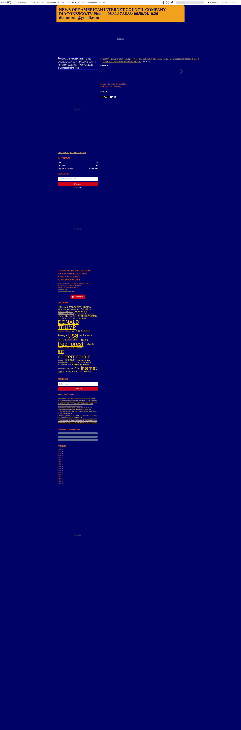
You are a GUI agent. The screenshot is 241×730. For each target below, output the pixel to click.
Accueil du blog (62, 289)
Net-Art (72, 316)
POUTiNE (63, 316)
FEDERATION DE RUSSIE (68, 318)
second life (80, 311)
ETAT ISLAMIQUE (85, 362)
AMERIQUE (88, 371)
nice (78, 331)
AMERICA (73, 362)
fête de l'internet (65, 312)
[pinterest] (171, 2)
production (62, 368)
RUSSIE (89, 344)
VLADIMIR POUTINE (73, 371)
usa (73, 335)
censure (70, 368)
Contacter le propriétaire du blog (72, 153)
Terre (60, 371)
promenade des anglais (84, 314)
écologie (62, 335)
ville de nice (69, 331)
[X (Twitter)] (167, 2)
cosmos (61, 331)
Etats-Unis (86, 309)
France (84, 339)
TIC (78, 316)
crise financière (83, 360)
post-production (63, 362)
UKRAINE (70, 360)
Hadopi (60, 347)
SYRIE (61, 340)
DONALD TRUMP (68, 324)
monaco (61, 360)
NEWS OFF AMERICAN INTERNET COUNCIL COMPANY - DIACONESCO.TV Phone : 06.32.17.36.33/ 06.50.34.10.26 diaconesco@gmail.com (149, 59)
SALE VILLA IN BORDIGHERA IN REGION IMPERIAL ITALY (122, 62)
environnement (89, 316)
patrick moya (86, 335)
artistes (82, 318)
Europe (86, 364)
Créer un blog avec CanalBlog (66, 291)
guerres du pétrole (71, 340)
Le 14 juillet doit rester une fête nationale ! (70, 405)
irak (69, 364)
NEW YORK (85, 331)
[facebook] (163, 2)
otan (65, 307)
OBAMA (77, 364)
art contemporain (74, 353)
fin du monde (62, 364)
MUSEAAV (62, 309)
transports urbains (80, 307)
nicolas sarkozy (73, 309)
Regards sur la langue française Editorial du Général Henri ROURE (77, 398)
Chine (77, 368)
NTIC (60, 307)
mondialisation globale (66, 314)
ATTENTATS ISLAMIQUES (73, 347)
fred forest (70, 344)
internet (89, 368)
